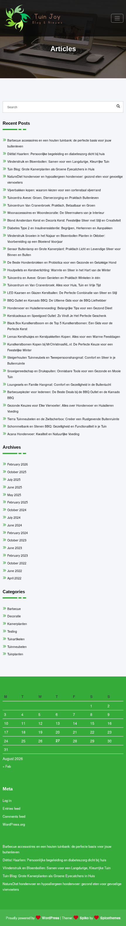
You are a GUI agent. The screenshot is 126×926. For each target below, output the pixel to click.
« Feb (7, 766)
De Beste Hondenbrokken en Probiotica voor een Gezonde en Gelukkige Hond (61, 262)
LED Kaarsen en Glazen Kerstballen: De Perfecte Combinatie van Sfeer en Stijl (62, 292)
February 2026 (17, 464)
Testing (12, 631)
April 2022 (14, 578)
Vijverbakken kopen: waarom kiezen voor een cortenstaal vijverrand (54, 190)
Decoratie (14, 616)
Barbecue (14, 608)
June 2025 (14, 487)
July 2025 (14, 479)
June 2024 (14, 525)
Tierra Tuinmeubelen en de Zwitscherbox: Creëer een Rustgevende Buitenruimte (63, 419)
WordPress (50, 917)
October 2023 (16, 540)
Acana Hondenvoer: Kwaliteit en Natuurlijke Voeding (43, 434)
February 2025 (17, 502)
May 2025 (14, 495)
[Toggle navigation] (117, 18)
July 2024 (14, 517)
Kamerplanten (17, 623)
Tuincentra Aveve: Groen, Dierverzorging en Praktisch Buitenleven (53, 197)
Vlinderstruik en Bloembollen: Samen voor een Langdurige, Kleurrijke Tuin (58, 161)
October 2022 (16, 563)
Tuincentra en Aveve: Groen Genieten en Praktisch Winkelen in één (53, 277)
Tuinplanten (15, 654)
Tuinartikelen (16, 639)
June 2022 (14, 570)
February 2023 (17, 555)
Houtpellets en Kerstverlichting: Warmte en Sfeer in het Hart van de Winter (59, 270)
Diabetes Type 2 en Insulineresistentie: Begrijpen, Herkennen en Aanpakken (60, 228)
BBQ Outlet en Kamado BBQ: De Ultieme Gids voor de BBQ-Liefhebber (56, 300)
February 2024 (17, 533)
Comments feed (14, 816)
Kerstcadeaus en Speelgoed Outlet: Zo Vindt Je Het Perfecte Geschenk (56, 315)
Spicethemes (110, 917)
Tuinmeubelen (17, 646)
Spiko (84, 917)
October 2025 (16, 472)
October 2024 (16, 510)
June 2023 (14, 548)
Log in (7, 800)
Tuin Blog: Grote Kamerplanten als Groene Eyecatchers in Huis (50, 169)
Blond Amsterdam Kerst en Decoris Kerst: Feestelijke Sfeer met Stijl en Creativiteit (64, 220)
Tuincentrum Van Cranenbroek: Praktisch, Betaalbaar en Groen (51, 205)
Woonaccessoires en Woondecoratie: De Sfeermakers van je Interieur (55, 212)
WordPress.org (14, 824)
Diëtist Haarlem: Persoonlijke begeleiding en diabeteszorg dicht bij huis (56, 154)
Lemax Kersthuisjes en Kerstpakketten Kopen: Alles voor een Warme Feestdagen (63, 336)
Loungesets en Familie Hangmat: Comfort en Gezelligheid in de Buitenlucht (59, 384)
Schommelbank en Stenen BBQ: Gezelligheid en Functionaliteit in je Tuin (57, 426)
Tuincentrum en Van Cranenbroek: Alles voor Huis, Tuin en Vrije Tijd (54, 285)
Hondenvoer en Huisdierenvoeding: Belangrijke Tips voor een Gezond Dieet (59, 308)
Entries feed (11, 808)
